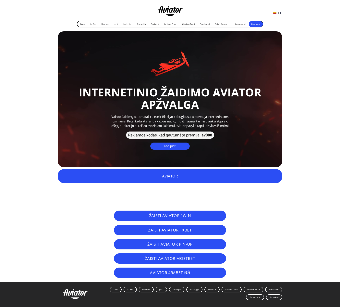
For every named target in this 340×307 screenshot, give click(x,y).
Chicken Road (188, 24)
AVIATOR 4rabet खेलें (170, 272)
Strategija (141, 24)
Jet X (116, 24)
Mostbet (105, 24)
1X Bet (93, 24)
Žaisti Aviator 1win (170, 215)
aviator (170, 176)
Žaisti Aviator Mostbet (170, 258)
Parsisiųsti (205, 24)
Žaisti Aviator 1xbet (170, 230)
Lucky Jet (127, 24)
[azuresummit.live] (170, 9)
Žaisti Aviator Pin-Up (170, 244)
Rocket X (155, 24)
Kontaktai (255, 24)
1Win (82, 24)
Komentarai (240, 24)
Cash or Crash (170, 24)
